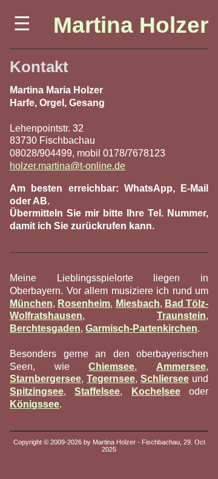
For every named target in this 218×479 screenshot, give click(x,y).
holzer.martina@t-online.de (67, 166)
